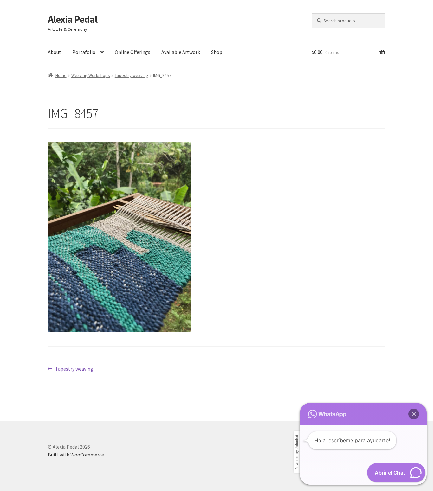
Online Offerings (132, 52)
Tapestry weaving (131, 75)
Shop (216, 52)
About (54, 52)
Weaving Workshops (90, 75)
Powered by (296, 452)
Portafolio (83, 52)
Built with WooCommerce (76, 454)
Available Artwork (180, 52)
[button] (413, 414)
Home (61, 75)
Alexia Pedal (72, 19)
